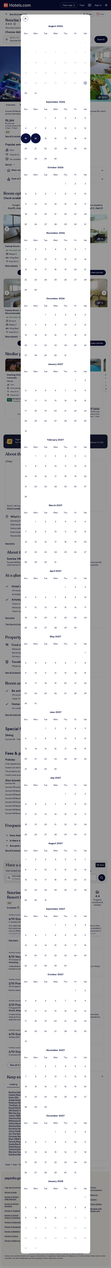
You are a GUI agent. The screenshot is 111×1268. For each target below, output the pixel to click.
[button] (85, 42)
